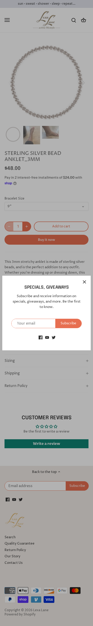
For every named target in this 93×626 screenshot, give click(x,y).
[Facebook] (40, 337)
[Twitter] (54, 337)
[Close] (84, 282)
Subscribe (68, 323)
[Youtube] (47, 337)
